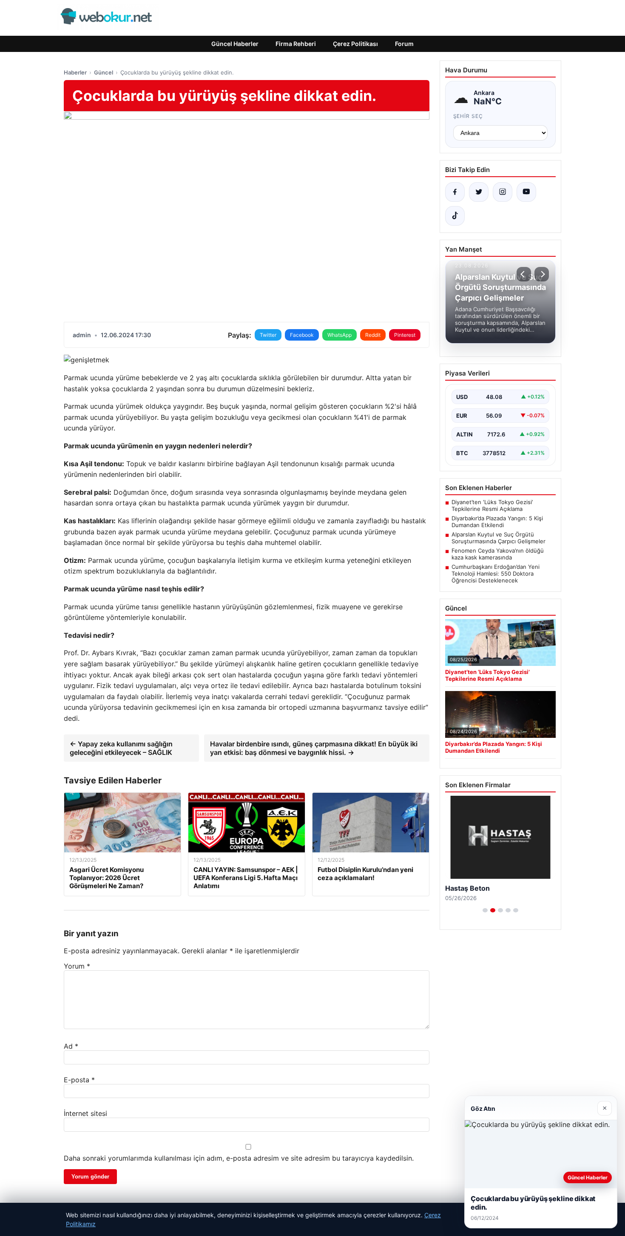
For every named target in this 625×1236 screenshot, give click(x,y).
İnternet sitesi (85, 1113)
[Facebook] (455, 192)
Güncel (103, 72)
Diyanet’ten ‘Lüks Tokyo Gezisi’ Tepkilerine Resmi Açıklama (492, 505)
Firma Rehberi (296, 43)
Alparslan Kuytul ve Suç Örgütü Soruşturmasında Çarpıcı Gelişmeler (498, 538)
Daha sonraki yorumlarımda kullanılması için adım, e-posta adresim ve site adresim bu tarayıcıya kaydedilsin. (239, 1158)
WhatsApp (339, 335)
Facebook (302, 335)
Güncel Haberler (235, 43)
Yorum (77, 966)
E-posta (79, 1079)
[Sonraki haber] (541, 274)
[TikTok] (455, 216)
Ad (71, 1046)
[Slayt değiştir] (485, 910)
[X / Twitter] (479, 192)
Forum (404, 43)
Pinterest (404, 335)
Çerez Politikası (355, 43)
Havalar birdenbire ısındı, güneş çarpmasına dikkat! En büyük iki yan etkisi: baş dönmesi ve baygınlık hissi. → (314, 748)
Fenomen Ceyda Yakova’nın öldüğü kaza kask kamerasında (498, 554)
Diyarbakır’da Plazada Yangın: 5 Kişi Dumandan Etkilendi (497, 521)
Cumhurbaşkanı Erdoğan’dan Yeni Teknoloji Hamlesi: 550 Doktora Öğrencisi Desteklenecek (496, 573)
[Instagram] (502, 192)
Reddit (373, 335)
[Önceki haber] (524, 274)
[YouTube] (526, 192)
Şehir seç (468, 116)
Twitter (268, 335)
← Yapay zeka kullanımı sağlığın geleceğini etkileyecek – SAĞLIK (121, 748)
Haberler (75, 72)
